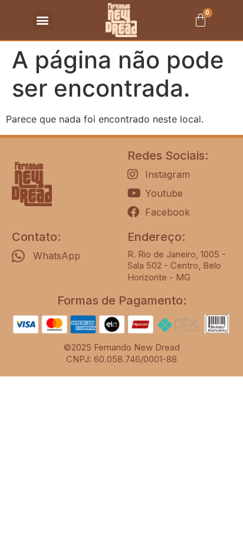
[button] (42, 20)
